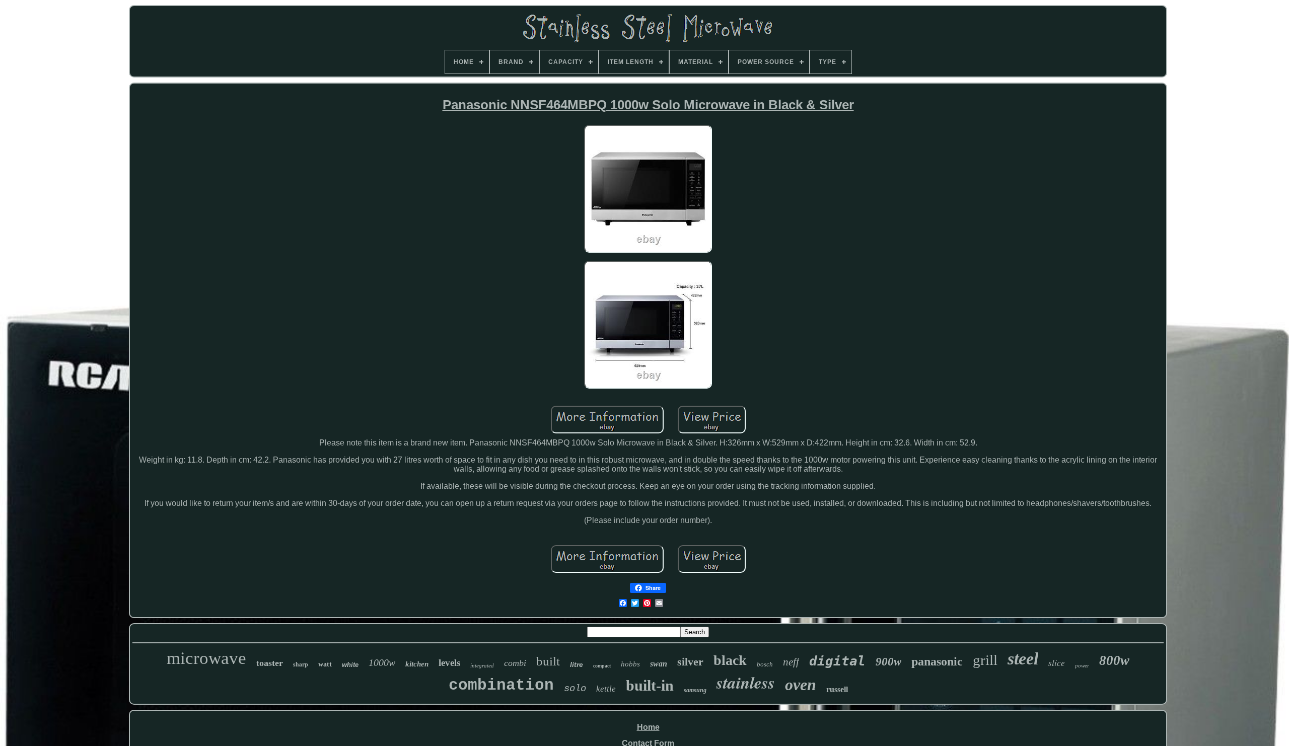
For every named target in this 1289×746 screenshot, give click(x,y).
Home (648, 727)
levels (449, 662)
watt (325, 664)
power (1082, 665)
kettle (606, 689)
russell (837, 689)
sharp (300, 664)
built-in (650, 685)
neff (791, 662)
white (350, 664)
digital (837, 660)
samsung (695, 690)
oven (800, 685)
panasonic (937, 661)
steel (1023, 658)
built (548, 661)
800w (1114, 660)
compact (602, 665)
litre (576, 664)
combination (501, 685)
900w (888, 661)
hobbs (630, 664)
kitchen (416, 664)
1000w (382, 662)
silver (690, 661)
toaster (269, 663)
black (730, 660)
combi (515, 663)
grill (985, 660)
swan (658, 663)
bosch (765, 664)
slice (1056, 662)
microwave (206, 658)
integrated (482, 665)
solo (575, 688)
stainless (746, 682)
